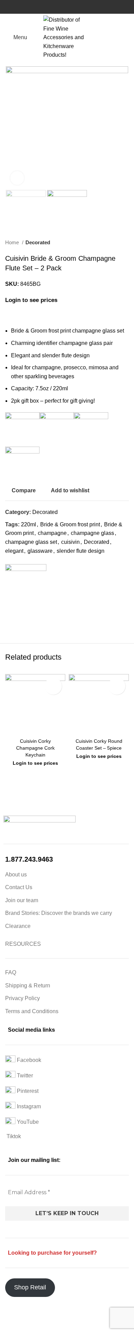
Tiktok (13, 1136)
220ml (28, 524)
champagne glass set (31, 542)
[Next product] (125, 242)
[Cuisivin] (25, 584)
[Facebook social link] (11, 619)
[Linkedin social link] (34, 619)
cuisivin (70, 542)
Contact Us (18, 887)
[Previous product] (111, 242)
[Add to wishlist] (53, 686)
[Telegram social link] (42, 619)
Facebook (28, 1060)
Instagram (28, 1106)
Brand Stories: (23, 913)
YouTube (27, 1122)
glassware (40, 551)
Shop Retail (30, 1287)
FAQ (10, 972)
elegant (14, 551)
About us (16, 874)
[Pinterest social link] (27, 619)
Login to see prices (31, 300)
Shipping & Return (27, 985)
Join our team (21, 900)
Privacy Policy (22, 998)
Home (12, 242)
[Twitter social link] (19, 619)
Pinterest (26, 1091)
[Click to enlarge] (17, 178)
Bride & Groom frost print (70, 524)
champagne (52, 533)
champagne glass (92, 533)
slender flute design (80, 551)
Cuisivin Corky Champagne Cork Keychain (35, 748)
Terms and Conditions (31, 1011)
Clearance (18, 926)
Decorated (37, 242)
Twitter (24, 1075)
